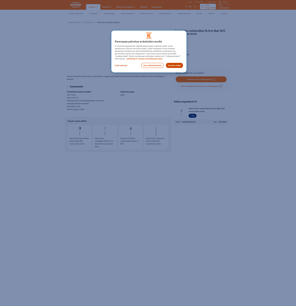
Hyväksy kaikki (174, 65)
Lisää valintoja (121, 65)
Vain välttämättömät (152, 65)
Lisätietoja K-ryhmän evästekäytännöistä (144, 59)
